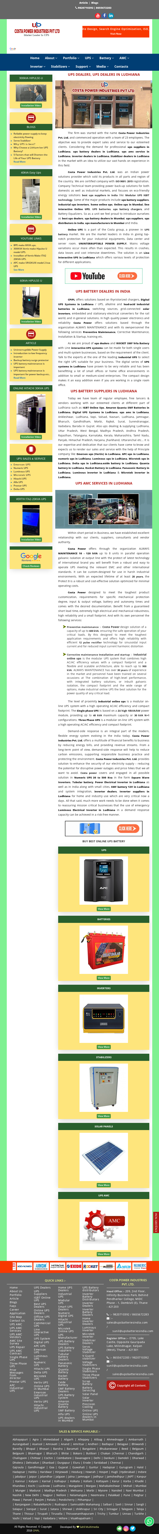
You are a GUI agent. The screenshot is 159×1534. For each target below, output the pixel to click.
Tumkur (114, 1513)
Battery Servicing (88, 1389)
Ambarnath (136, 1439)
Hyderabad (127, 1472)
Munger (20, 1490)
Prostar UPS (18, 1381)
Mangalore (76, 1486)
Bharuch (51, 1453)
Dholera (18, 1462)
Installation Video (31, 105)
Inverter (36, 66)
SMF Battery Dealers (66, 1390)
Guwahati (79, 1467)
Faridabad (100, 1462)
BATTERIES (103, 919)
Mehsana (77, 1490)
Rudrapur (61, 1504)
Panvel (27, 1500)
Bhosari (44, 1449)
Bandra (58, 1449)
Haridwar (46, 1472)
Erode (87, 1462)
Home (34, 58)
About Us (16, 1291)
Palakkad (114, 1495)
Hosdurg (76, 1472)
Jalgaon (60, 1476)
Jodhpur (98, 1476)
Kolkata (75, 1481)
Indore (142, 1472)
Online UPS (90, 1410)
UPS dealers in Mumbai (66, 1419)
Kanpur (141, 1476)
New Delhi (32, 1495)
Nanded (116, 1490)
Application (18, 1313)
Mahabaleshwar (109, 1486)
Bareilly (17, 1449)
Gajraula (18, 1467)
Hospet (103, 1472)
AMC (123, 58)
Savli (118, 1504)
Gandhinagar (36, 1467)
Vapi (37, 1518)
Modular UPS (64, 1302)
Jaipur (33, 1476)
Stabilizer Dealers (89, 1342)
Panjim (39, 1500)
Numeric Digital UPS (65, 1315)
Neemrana (98, 1495)
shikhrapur (83, 1509)
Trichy (101, 1513)
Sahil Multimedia (89, 1527)
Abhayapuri (20, 1439)
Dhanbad (48, 1462)
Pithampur (84, 1500)
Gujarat (63, 1467)
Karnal (46, 1481)
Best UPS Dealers (40, 1305)
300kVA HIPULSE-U (31, 78)
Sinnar (128, 1504)
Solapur (18, 1509)
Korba (127, 1481)
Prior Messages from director (16, 1374)
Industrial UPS (65, 1295)
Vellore (63, 1518)
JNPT (131, 1476)
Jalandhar (46, 1476)
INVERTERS (104, 988)
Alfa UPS (64, 1414)
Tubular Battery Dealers (63, 1357)
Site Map (16, 1317)
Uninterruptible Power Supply (30, 349)
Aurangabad (21, 1444)
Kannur (20, 1481)
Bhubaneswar (109, 1449)
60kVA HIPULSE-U (31, 280)
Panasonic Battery (65, 1365)
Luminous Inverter (89, 1329)
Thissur (29, 1513)
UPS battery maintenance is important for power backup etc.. (32, 372)
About (50, 58)
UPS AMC (103, 1195)
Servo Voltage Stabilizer (89, 1349)
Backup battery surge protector (31, 360)
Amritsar (78, 1444)
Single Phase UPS (18, 1359)
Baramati (73, 1449)
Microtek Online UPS (66, 1330)
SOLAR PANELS (104, 1126)
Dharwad (138, 1458)
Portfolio (70, 58)
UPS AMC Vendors (16, 1336)
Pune (127, 1495)
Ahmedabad (51, 1439)
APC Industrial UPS (16, 1388)
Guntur (93, 1467)
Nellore (61, 1495)
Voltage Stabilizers (89, 1364)
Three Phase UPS (18, 1365)
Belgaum (138, 1449)
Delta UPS (41, 1372)
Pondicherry (66, 1500)
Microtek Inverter (88, 1335)
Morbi (90, 1490)
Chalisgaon (20, 1458)
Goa (51, 1467)
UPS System (42, 1338)
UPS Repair (17, 1347)
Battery (105, 58)
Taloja (140, 1509)
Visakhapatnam (81, 1518)
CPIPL (36, 1530)
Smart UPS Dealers (65, 1308)
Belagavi (122, 1444)
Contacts (121, 66)
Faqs (13, 1306)
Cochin (48, 1458)
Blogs (95, 2)
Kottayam (102, 1481)
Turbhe (139, 1513)
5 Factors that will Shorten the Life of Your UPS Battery (31, 156)
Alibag (98, 1439)
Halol (140, 1467)
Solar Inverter (87, 1399)
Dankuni (109, 1458)
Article (83, 2)
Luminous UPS (41, 1357)
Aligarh (68, 1439)
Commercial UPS (42, 1325)
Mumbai (141, 1486)
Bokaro (77, 1453)
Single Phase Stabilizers (91, 1370)
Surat (43, 1509)
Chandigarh (135, 1453)
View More (104, 909)
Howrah (91, 1472)
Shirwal (67, 1509)
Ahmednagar (115, 1439)
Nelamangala (78, 1495)
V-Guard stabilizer (88, 1357)
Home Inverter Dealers (87, 1321)
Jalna (71, 1476)
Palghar (139, 1495)
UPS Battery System (66, 1396)
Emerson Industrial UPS (41, 1395)
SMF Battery (66, 1410)
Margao (91, 1486)
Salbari (107, 1504)
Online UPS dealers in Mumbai (90, 1417)
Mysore (103, 1490)
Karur (115, 1481)
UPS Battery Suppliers (66, 1349)
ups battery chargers (127, 209)
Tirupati (42, 1513)
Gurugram (126, 1467)
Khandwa (19, 1486)
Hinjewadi (61, 1472)
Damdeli (123, 1458)
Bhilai (65, 1453)
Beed (125, 1449)
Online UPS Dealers (41, 1312)
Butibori (91, 1453)
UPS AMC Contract (16, 1352)
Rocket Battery (63, 1377)
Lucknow (44, 1486)
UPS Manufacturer (67, 1336)
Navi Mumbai (135, 1490)
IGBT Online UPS (42, 1299)
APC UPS (40, 1346)
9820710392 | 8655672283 (94, 7)
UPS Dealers (42, 1287)
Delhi (97, 1458)
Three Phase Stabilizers (91, 1376)
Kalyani (33, 1481)
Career (14, 1309)
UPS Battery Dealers (66, 1343)
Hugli (114, 1472)
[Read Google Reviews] (13, 49)
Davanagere (82, 1458)
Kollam (87, 1481)
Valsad (27, 1518)
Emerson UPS (40, 1351)
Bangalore (89, 1449)
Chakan (105, 1453)
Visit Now (115, 33)
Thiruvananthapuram (80, 1513)
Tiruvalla (56, 1513)
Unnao (126, 1513)
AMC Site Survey (16, 1342)
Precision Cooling (88, 1406)
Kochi (31, 1486)
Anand (65, 1444)
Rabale (38, 1504)
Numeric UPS (40, 1364)
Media (101, 66)
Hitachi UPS (42, 1368)
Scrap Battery (87, 1383)
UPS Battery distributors (90, 1289)
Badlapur (108, 1444)
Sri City (98, 1509)
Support (82, 66)
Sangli (140, 1504)
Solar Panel (90, 1394)
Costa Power (110, 627)
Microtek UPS (40, 1378)
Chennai (118, 1453)
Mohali (127, 1486)
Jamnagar (84, 1476)
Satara (54, 1509)
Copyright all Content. (131, 1385)
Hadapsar (109, 1467)
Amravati (51, 1444)
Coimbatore (64, 1458)
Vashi (16, 1518)
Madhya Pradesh (55, 1490)
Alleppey (83, 1439)
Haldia (32, 1472)
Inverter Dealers (87, 1304)
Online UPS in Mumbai (41, 1388)
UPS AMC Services (16, 1329)
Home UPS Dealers (65, 1289)
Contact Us (17, 1320)
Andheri (93, 1444)
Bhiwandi (138, 1444)
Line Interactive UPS (41, 1332)
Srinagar (112, 1509)
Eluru (76, 1462)
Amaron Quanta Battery (63, 1404)
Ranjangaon (22, 1504)
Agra (36, 1439)
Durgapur (63, 1462)
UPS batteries (101, 209)
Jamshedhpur (115, 1476)
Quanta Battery (63, 1371)
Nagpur (48, 1495)
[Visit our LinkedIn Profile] (111, 15)
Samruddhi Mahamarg (85, 1504)
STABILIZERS (103, 1057)
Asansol (37, 1444)
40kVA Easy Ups (31, 172)
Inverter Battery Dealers (87, 1312)
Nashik (17, 1495)
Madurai (35, 1490)
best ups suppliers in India (100, 195)
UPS (88, 58)
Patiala (51, 1500)
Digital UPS (41, 1342)
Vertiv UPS (41, 1382)
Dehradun (32, 1462)
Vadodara (49, 1518)
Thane (17, 1513)
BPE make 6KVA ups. (25, 245)
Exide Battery (63, 1384)
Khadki (139, 1481)
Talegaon (127, 1509)
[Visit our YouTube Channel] (98, 15)
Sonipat (31, 1509)
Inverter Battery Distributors (90, 1297)
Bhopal (30, 1449)
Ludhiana (59, 1486)
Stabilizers (59, 66)
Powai (16, 1500)
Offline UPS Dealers (42, 1318)
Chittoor (35, 1458)
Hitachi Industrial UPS (41, 1408)
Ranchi (46, 1504)
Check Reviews (31, 566)
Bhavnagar (35, 1453)
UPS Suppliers (40, 1293)
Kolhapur (60, 1481)
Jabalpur (20, 1476)
